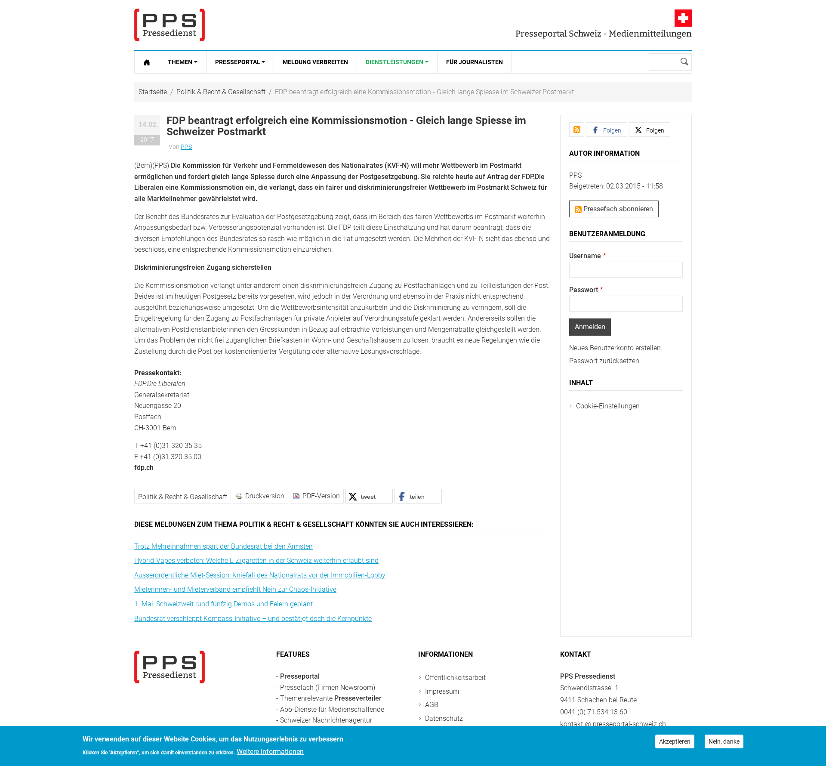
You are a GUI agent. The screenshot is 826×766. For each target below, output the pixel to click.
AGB (431, 705)
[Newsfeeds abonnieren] (576, 129)
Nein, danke (724, 741)
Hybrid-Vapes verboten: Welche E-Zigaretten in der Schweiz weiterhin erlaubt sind (256, 560)
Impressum (442, 691)
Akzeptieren (674, 741)
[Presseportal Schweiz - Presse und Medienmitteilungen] (169, 25)
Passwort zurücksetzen (604, 361)
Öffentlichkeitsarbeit (455, 677)
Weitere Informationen (270, 751)
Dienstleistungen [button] (394, 62)
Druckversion (264, 496)
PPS (186, 146)
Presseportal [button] (237, 62)
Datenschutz (444, 718)
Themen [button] (180, 62)
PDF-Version (321, 496)
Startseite (153, 92)
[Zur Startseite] (147, 62)
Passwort (583, 290)
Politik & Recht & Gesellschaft (220, 92)
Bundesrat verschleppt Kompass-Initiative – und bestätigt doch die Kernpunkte (253, 619)
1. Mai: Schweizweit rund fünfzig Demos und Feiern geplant (223, 604)
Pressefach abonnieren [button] (617, 209)
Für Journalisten (474, 62)
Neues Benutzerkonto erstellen (615, 348)
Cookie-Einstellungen (608, 406)
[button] (369, 496)
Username (585, 256)
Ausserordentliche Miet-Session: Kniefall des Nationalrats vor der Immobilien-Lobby (259, 575)
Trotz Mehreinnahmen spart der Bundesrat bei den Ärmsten (223, 546)
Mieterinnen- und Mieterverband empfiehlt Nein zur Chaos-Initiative (235, 589)
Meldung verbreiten (315, 62)
